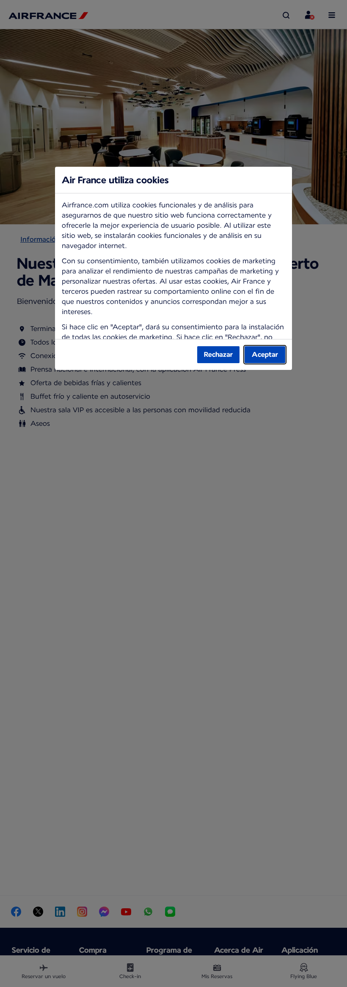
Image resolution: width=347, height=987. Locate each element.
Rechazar (218, 354)
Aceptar (265, 354)
